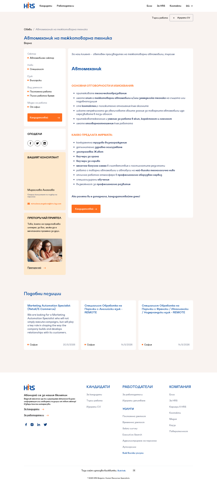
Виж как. (122, 470)
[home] (29, 5)
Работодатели (65, 5)
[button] (189, 6)
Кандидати (46, 5)
